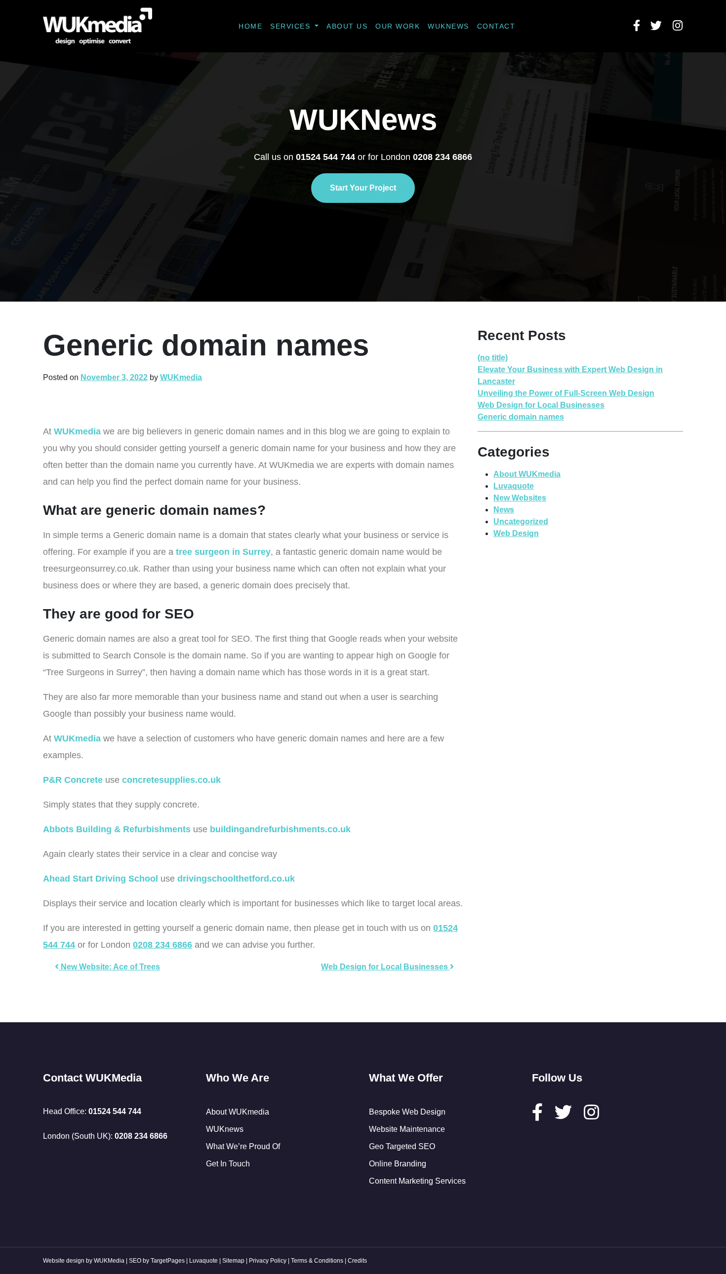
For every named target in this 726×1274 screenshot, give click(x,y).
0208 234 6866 (162, 945)
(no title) (493, 357)
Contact (496, 26)
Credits (357, 1260)
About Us (346, 26)
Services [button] (291, 26)
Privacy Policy (267, 1260)
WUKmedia (181, 377)
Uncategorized (520, 521)
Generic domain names (521, 417)
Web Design (516, 533)
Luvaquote (513, 486)
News (503, 509)
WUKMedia (109, 1260)
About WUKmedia (527, 474)
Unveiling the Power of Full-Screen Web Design (566, 393)
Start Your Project (363, 188)
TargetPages (168, 1260)
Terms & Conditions (317, 1260)
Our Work (397, 26)
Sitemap (233, 1260)
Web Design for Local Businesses (385, 967)
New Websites (519, 498)
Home (250, 26)
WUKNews (448, 26)
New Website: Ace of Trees (109, 967)
